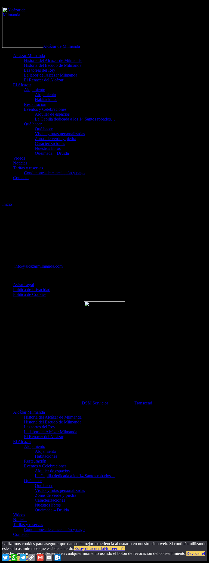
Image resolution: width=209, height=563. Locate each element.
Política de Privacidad (31, 289)
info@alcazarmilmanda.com (38, 266)
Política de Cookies (29, 294)
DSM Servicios (95, 403)
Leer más (117, 548)
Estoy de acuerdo (89, 548)
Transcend (143, 403)
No (106, 548)
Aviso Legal (23, 284)
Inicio (7, 204)
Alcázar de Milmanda (61, 46)
